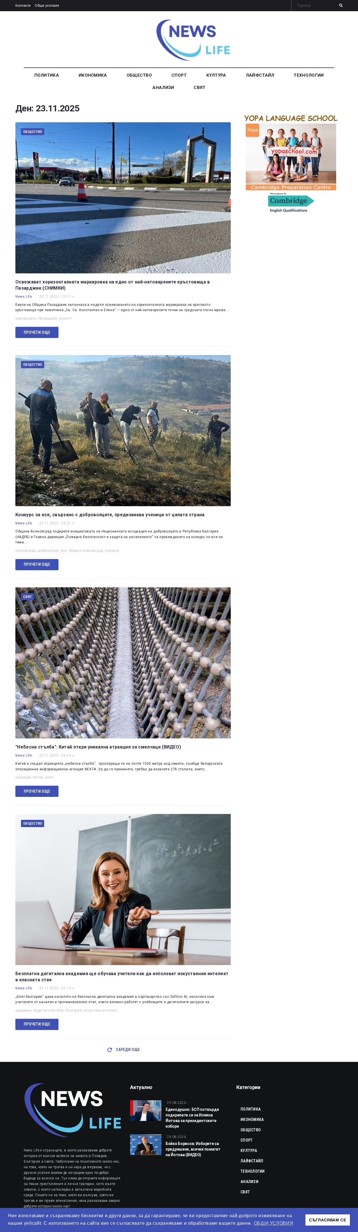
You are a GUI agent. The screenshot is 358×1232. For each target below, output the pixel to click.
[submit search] (341, 5)
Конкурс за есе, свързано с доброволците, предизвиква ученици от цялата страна (110, 514)
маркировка (25, 318)
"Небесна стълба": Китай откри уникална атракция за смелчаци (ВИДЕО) (98, 747)
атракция (23, 777)
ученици (112, 551)
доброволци (48, 551)
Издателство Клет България (58, 1010)
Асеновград (25, 551)
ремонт (65, 318)
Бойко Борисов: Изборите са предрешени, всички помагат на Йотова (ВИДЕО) (193, 1149)
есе (63, 551)
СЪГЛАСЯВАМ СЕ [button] (327, 1220)
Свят (27, 597)
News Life (23, 297)
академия (23, 1010)
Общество (32, 132)
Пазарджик (47, 318)
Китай (38, 777)
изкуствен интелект (101, 1010)
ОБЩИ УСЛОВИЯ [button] (273, 1223)
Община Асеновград (86, 551)
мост (49, 777)
